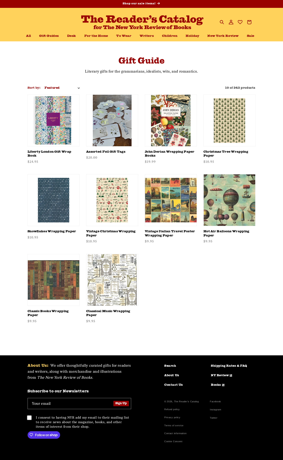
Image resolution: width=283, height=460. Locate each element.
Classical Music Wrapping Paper (108, 313)
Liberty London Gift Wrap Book (49, 154)
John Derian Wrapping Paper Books (170, 154)
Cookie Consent (173, 441)
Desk (71, 36)
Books (216, 384)
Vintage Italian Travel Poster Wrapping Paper (170, 233)
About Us (171, 375)
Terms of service (174, 425)
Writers (147, 36)
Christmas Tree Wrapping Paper (225, 154)
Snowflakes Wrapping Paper (52, 231)
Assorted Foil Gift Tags (105, 151)
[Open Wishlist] (240, 22)
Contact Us (173, 384)
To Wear (123, 36)
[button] (71, 36)
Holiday (192, 36)
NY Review (220, 375)
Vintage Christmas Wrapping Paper (111, 233)
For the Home (96, 36)
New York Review (223, 36)
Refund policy (172, 409)
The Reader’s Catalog (186, 401)
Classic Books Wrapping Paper (48, 313)
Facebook (215, 402)
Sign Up (121, 403)
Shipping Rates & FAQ (229, 365)
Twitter (214, 418)
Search (170, 365)
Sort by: (34, 87)
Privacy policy (172, 417)
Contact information (175, 433)
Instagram (215, 410)
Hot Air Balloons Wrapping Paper (226, 233)
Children (170, 36)
